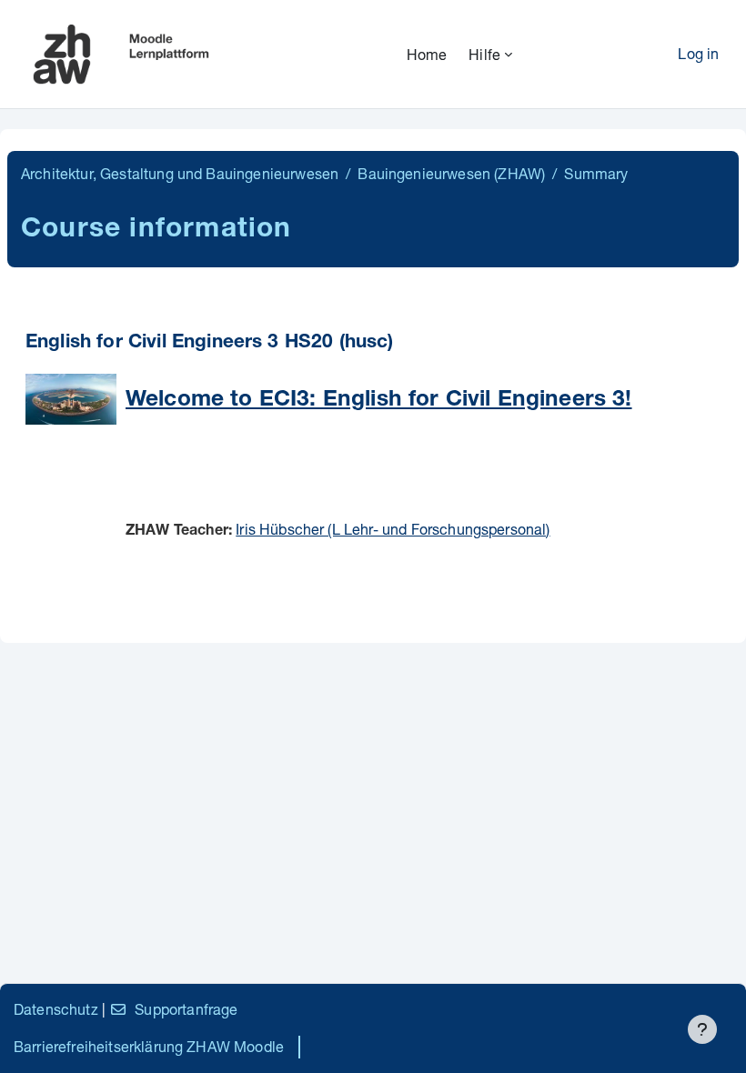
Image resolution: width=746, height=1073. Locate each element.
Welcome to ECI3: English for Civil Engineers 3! (379, 401)
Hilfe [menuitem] (484, 54)
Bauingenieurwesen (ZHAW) (451, 173)
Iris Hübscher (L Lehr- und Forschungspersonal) (392, 528)
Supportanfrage (186, 1009)
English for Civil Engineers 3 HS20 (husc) (209, 343)
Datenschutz (56, 1009)
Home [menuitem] (427, 54)
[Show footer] (702, 1029)
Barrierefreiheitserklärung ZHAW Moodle (149, 1046)
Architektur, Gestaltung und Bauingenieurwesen (179, 173)
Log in (698, 53)
